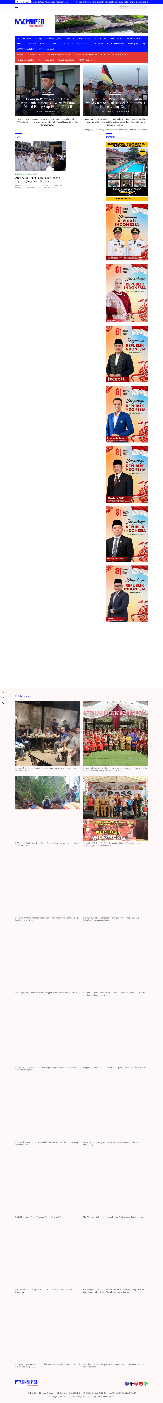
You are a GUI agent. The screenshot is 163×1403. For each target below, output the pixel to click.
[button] (145, 7)
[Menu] (17, 7)
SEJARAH (32, 44)
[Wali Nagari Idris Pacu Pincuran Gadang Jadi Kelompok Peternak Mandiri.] (47, 958)
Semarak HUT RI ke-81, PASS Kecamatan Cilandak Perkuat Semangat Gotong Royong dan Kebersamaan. (112, 844)
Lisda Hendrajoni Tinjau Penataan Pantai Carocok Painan (39, 1217)
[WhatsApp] (146, 1384)
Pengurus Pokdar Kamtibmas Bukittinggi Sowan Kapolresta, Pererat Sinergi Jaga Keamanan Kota (47, 919)
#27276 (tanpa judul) (136, 44)
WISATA (43, 44)
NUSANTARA (100, 38)
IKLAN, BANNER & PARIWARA (114, 54)
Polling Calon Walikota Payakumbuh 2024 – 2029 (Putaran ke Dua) (63, 38)
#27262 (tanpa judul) (115, 44)
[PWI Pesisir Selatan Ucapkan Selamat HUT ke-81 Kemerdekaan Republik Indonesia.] (47, 1255)
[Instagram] (136, 1384)
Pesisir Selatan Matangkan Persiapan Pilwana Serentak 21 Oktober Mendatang (111, 1143)
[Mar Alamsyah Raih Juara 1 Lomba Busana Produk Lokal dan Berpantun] (115, 1182)
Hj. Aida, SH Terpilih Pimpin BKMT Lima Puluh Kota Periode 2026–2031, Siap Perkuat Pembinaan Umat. (114, 994)
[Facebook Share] (3, 697)
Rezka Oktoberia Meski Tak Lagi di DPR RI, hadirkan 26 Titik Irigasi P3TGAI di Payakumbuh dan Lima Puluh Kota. (115, 103)
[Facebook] (127, 1384)
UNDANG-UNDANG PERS (85, 54)
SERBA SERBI (98, 44)
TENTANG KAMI (36, 54)
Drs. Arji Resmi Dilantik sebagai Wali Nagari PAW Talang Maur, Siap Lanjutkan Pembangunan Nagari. (111, 919)
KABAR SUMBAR (134, 38)
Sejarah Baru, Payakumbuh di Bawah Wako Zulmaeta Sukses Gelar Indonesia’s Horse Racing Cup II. (47, 103)
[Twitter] (132, 1384)
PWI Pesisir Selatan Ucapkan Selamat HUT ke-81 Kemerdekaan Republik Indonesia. (46, 1291)
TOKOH (20, 44)
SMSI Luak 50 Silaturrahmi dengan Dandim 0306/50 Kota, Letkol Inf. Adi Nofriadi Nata (46, 769)
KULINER (54, 44)
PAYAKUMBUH (116, 38)
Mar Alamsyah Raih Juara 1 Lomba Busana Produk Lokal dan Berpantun (113, 1217)
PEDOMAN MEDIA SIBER (58, 54)
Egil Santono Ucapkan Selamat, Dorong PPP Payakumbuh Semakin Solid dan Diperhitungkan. (46, 1068)
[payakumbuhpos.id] (29, 24)
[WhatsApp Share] (3, 692)
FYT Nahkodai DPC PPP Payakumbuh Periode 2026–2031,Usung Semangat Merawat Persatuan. (47, 1143)
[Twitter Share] (3, 703)
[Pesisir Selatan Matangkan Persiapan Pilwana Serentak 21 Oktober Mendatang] (115, 1108)
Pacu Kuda (61, 129)
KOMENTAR (82, 44)
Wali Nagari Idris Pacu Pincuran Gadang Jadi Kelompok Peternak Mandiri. (46, 993)
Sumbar (76, 129)
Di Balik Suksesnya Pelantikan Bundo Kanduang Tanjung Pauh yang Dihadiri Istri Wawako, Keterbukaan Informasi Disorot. (115, 769)
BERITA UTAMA (24, 38)
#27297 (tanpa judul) (45, 49)
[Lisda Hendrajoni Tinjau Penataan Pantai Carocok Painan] (47, 1182)
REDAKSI (21, 54)
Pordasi (69, 129)
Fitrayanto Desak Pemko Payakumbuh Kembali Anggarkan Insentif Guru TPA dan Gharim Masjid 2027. (47, 1365)
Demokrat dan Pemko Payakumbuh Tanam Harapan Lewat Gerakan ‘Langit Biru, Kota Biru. (115, 1365)
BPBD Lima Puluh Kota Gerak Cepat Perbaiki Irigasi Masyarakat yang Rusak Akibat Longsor (47, 844)
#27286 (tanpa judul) (25, 49)
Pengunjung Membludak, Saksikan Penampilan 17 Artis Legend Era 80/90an (115, 1067)
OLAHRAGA (68, 44)
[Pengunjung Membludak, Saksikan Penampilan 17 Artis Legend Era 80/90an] (115, 1033)
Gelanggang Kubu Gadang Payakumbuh (32, 129)
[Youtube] (141, 1384)
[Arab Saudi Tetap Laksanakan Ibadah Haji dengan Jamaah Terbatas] (40, 156)
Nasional (52, 129)
